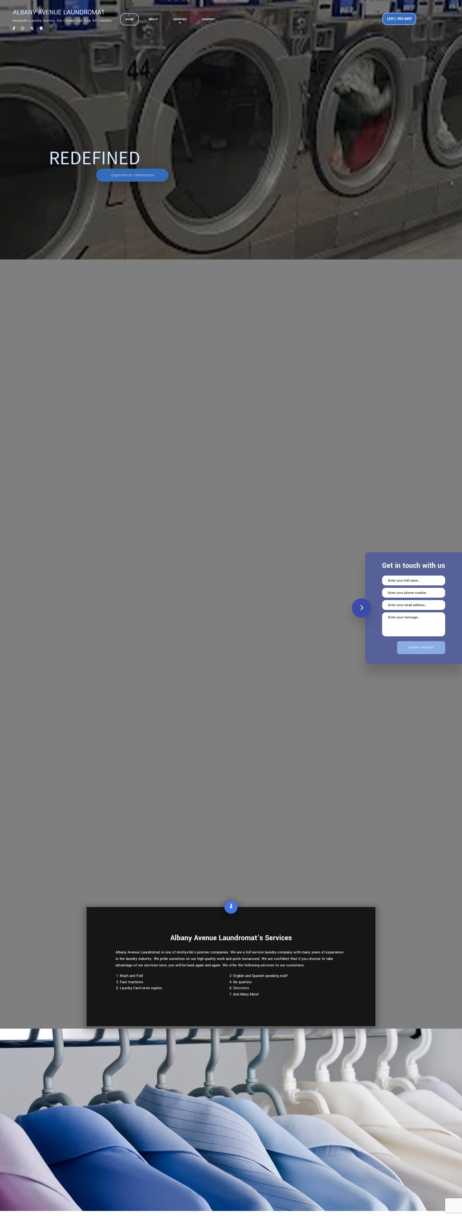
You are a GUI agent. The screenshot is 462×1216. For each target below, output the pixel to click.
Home (129, 19)
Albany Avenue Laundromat (59, 12)
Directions (241, 988)
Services (180, 19)
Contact (208, 19)
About (153, 19)
